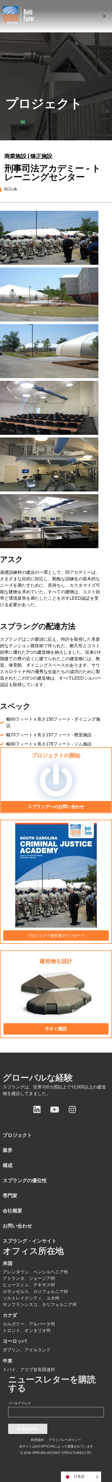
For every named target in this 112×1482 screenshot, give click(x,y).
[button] (104, 16)
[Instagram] (72, 1109)
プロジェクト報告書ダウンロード (56, 935)
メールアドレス (19, 1403)
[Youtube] (54, 1109)
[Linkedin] (37, 1109)
